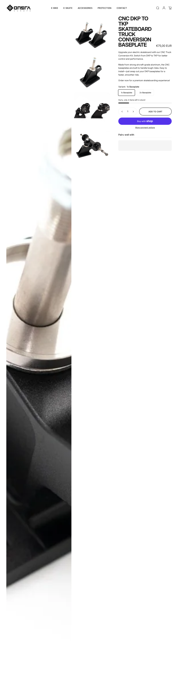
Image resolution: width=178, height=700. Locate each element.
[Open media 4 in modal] (92, 110)
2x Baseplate (145, 92)
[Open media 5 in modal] (92, 149)
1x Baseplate (126, 92)
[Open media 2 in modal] (92, 72)
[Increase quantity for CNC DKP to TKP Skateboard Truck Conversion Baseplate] (134, 111)
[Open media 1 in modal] (92, 34)
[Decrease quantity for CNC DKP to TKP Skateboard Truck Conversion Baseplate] (121, 111)
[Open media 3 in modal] (38, 356)
